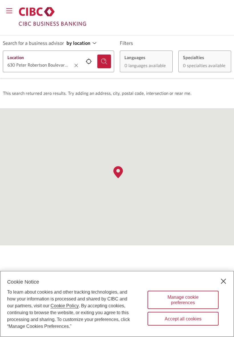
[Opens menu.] (9, 10)
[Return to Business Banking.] (37, 11)
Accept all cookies (183, 318)
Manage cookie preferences (183, 300)
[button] (83, 43)
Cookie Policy (65, 305)
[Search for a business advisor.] (104, 61)
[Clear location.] (76, 65)
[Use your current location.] (88, 61)
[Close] (223, 281)
